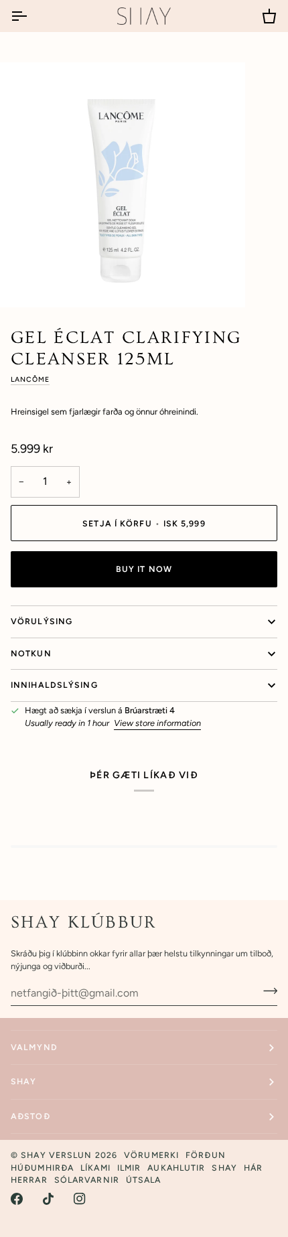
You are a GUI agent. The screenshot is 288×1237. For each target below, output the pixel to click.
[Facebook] (17, 1199)
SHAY (23, 1081)
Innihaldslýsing (54, 685)
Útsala (143, 1180)
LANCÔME (30, 379)
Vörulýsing (41, 621)
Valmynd (34, 1047)
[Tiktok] (48, 1199)
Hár (253, 1168)
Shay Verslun (56, 1155)
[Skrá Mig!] (266, 991)
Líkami (95, 1168)
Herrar (29, 1180)
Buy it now (144, 569)
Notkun (31, 653)
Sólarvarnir (86, 1180)
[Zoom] (25, 282)
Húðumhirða (42, 1168)
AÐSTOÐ (30, 1116)
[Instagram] (80, 1199)
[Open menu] (31, 16)
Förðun (206, 1155)
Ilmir (129, 1168)
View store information (157, 723)
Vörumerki (151, 1155)
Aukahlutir (176, 1168)
